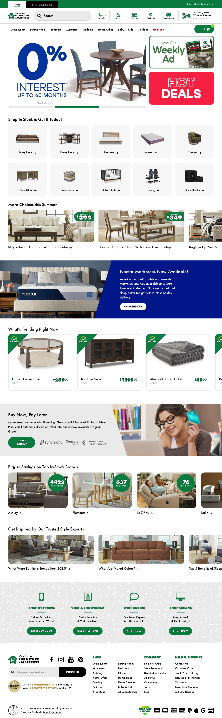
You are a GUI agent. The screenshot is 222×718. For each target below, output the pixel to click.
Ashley (15, 383)
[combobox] (62, 16)
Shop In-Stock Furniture (198, 4)
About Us (149, 677)
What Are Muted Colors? (117, 568)
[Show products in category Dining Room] (69, 139)
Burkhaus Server (92, 379)
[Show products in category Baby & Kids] (111, 176)
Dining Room (126, 663)
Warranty (181, 682)
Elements (79, 513)
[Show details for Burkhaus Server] (109, 353)
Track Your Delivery (187, 673)
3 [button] (123, 107)
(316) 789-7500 (41, 630)
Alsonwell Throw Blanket (166, 379)
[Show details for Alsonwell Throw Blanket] (178, 353)
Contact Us (181, 663)
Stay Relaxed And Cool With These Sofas (38, 247)
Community (151, 682)
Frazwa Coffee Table (26, 379)
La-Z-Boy (143, 513)
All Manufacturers (128, 692)
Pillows (122, 673)
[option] (77, 70)
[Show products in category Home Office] (27, 176)
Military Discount (185, 692)
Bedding (97, 673)
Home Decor (125, 677)
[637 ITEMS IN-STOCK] (102, 489)
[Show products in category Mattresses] (153, 139)
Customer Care (184, 668)
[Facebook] (51, 659)
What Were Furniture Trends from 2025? (38, 568)
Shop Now (180, 630)
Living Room (99, 663)
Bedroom (123, 668)
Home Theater (126, 682)
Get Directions (87, 630)
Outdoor (97, 687)
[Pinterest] (81, 659)
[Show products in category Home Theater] (194, 176)
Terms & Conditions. (52, 712)
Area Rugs (98, 692)
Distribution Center (155, 673)
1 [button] (31, 107)
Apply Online (22, 442)
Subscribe (72, 671)
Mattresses (98, 668)
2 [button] (77, 107)
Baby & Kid (125, 687)
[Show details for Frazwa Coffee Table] (40, 353)
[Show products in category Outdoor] (194, 139)
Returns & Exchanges (187, 677)
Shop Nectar (133, 306)
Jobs (147, 687)
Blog (147, 692)
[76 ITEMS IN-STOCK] (166, 489)
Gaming (97, 682)
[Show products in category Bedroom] (111, 139)
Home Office (100, 677)
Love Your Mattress (186, 687)
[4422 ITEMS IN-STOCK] (38, 489)
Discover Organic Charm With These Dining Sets (133, 247)
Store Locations (153, 668)
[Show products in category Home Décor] (69, 176)
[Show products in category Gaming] (153, 176)
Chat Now (134, 630)
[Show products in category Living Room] (27, 139)
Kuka (205, 513)
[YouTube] (71, 659)
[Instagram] (61, 659)
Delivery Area (152, 663)
